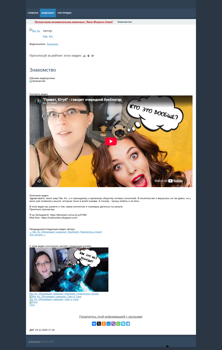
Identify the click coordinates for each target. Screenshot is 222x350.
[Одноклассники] (104, 324)
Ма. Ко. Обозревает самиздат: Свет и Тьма (54, 299)
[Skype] (123, 324)
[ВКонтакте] (94, 324)
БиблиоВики (35, 341)
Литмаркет (52, 44)
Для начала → (37, 234)
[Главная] (29, 22)
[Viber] (113, 324)
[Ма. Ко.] (35, 30)
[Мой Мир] (108, 324)
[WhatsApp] (118, 324)
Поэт (32, 304)
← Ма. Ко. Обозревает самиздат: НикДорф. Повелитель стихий (65, 231)
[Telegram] (128, 324)
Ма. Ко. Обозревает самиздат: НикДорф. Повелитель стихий (64, 293)
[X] (99, 324)
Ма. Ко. (48, 36)
